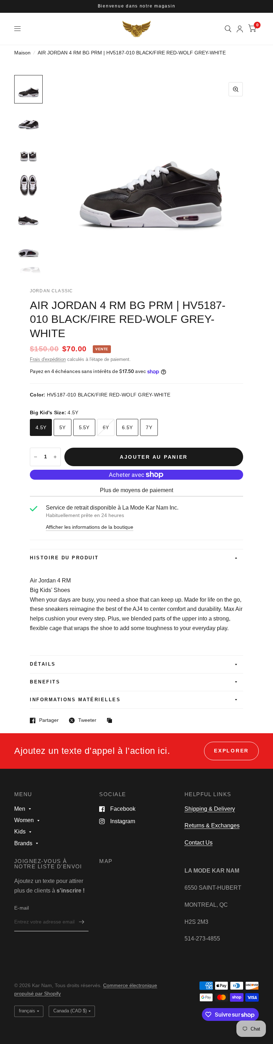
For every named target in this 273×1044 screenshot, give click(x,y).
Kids (20, 832)
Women (24, 820)
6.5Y (127, 427)
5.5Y (84, 427)
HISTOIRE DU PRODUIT (64, 557)
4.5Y (41, 427)
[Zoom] (236, 89)
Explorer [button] (231, 750)
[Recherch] (228, 29)
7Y (149, 427)
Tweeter (87, 720)
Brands (23, 843)
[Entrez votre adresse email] (81, 922)
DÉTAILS (43, 664)
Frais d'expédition (48, 359)
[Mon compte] (240, 29)
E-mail (21, 908)
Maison (22, 52)
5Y (62, 427)
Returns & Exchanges (212, 825)
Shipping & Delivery (209, 809)
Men (19, 809)
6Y (106, 427)
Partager (49, 720)
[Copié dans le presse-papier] (111, 721)
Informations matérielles (75, 699)
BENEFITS (45, 682)
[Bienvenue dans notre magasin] (137, 6)
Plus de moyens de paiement (136, 490)
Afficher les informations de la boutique (89, 527)
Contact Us (198, 843)
